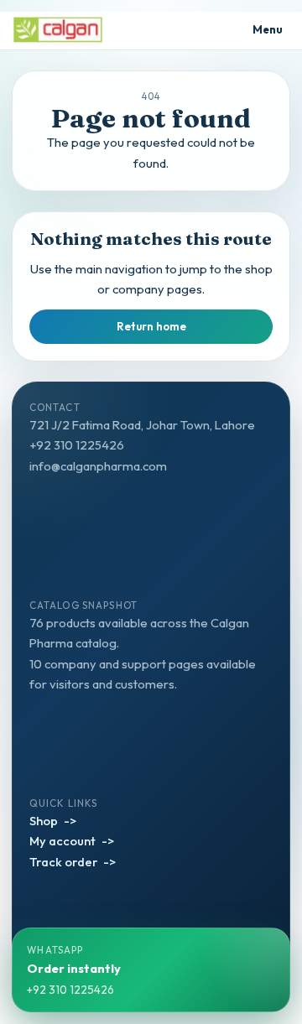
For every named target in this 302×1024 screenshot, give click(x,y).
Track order (63, 862)
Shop (43, 821)
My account (62, 841)
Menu (268, 29)
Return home (151, 326)
